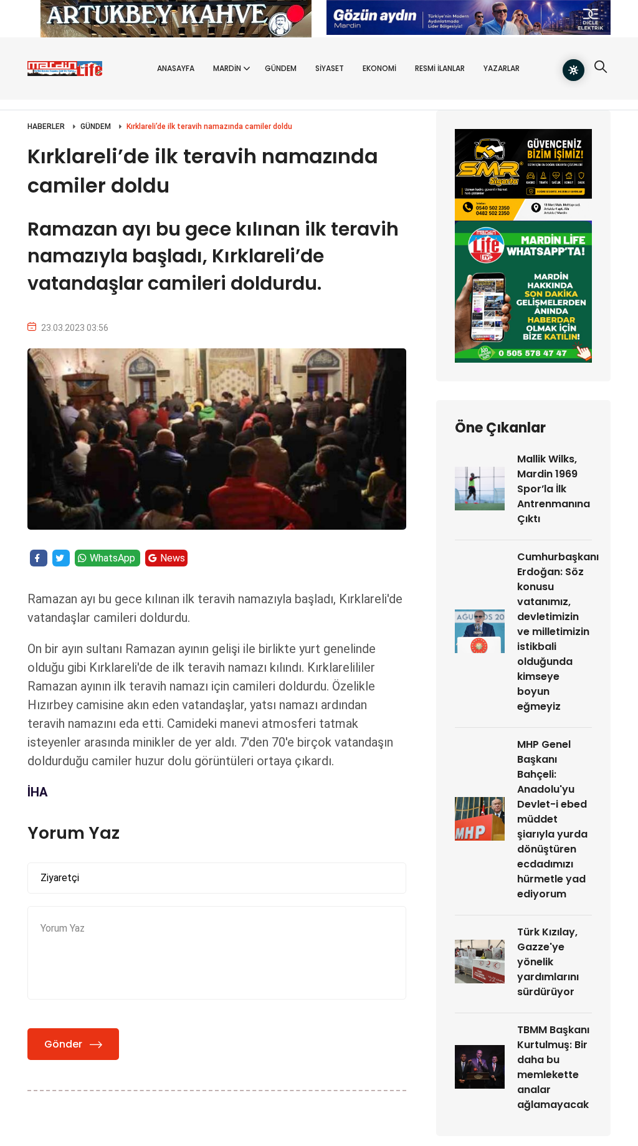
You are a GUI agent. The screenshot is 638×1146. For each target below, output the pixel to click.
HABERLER (46, 126)
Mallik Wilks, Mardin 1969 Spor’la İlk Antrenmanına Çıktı (553, 489)
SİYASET (329, 68)
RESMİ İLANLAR (440, 68)
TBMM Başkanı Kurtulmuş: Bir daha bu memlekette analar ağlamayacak (553, 1067)
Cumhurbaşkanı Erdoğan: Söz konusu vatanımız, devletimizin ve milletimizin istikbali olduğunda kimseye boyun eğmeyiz (558, 632)
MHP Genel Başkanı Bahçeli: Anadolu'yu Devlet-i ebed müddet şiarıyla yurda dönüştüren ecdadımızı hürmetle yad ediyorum (552, 819)
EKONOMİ (379, 68)
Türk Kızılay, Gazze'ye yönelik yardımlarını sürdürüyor (548, 962)
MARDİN (227, 68)
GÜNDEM (281, 68)
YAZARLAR (501, 68)
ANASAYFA (175, 68)
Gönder (63, 1044)
